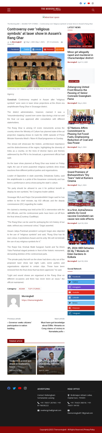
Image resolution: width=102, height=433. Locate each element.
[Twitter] (14, 388)
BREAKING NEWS (75, 46)
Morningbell (17, 42)
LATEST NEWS (87, 46)
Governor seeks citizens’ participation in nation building (19, 325)
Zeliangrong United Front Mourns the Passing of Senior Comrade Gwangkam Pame (79, 93)
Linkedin (75, 297)
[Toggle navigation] (93, 10)
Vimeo (74, 303)
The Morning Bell (13, 24)
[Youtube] (20, 388)
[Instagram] (25, 388)
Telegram (76, 313)
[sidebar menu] (8, 10)
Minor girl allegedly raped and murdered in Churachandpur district (80, 55)
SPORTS (83, 242)
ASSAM (24, 24)
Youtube (75, 292)
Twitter (75, 282)
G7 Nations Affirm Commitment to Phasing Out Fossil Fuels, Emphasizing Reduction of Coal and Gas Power (80, 135)
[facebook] (8, 388)
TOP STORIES (33, 24)
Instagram (76, 287)
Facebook (76, 276)
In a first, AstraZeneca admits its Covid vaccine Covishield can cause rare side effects (81, 214)
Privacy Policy (89, 430)
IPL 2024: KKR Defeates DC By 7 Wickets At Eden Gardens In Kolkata (81, 253)
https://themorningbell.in (32, 300)
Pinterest (76, 308)
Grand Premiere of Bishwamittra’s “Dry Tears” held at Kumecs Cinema (80, 176)
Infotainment (74, 163)
